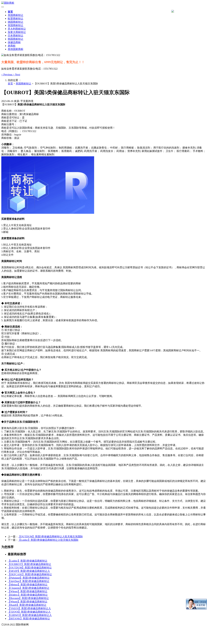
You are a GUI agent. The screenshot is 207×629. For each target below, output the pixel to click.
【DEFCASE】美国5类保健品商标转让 (30, 574)
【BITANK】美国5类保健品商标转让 (29, 618)
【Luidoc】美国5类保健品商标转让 (27, 560)
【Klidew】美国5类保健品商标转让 (28, 594)
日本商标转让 (15, 35)
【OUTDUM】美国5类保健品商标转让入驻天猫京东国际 (50, 536)
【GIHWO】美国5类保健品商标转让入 (30, 615)
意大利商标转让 (17, 28)
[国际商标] (103, 3)
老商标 (12, 45)
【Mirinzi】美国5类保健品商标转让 (28, 584)
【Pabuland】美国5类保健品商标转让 (29, 577)
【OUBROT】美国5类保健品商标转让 (29, 564)
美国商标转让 (15, 15)
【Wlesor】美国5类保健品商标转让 (27, 591)
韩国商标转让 (15, 39)
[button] (7, 74)
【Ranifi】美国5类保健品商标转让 (27, 605)
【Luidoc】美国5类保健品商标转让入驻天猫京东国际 (48, 540)
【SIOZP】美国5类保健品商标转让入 (29, 571)
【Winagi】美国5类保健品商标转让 (27, 601)
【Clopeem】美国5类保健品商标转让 (28, 588)
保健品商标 (14, 42)
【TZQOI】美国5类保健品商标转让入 (29, 611)
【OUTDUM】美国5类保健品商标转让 (30, 567)
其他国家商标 (15, 49)
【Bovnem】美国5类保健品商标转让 (28, 598)
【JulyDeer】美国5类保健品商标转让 (28, 581)
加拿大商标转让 (17, 32)
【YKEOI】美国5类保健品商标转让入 (29, 608)
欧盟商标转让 (15, 18)
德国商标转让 (15, 22)
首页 (10, 11)
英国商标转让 (15, 25)
